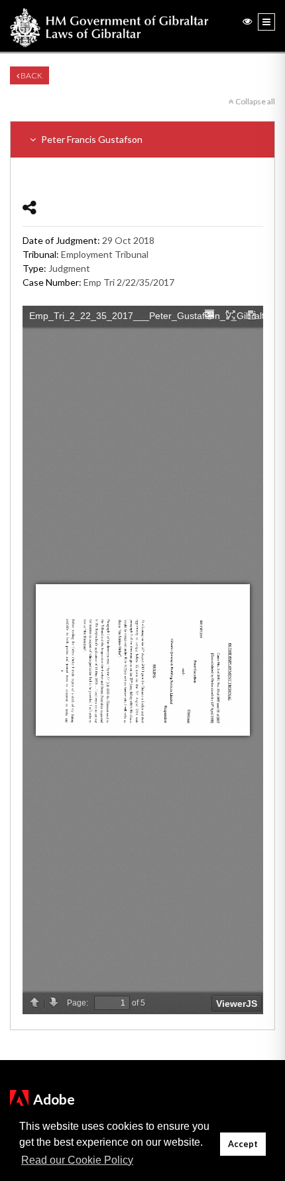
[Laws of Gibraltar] (109, 26)
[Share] (29, 207)
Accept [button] (243, 1144)
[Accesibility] (247, 21)
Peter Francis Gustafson (90, 139)
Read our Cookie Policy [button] (77, 1160)
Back (30, 75)
